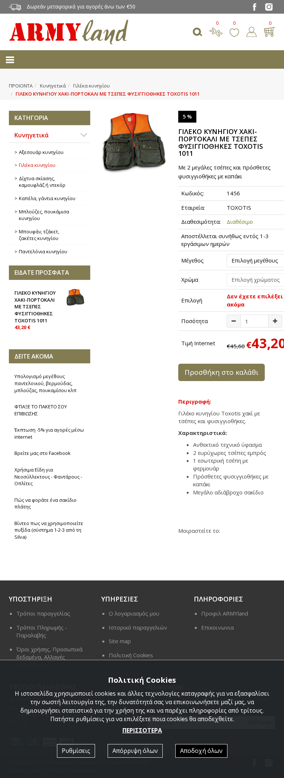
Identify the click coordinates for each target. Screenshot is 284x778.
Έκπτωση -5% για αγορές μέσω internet (49, 433)
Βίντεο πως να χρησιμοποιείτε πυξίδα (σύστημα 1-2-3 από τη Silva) (48, 530)
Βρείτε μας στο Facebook (42, 453)
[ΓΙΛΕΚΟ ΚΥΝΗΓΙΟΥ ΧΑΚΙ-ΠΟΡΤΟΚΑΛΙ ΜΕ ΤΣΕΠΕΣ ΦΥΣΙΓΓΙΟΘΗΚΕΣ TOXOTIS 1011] (134, 142)
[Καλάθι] (269, 31)
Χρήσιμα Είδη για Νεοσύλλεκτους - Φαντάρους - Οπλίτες (48, 476)
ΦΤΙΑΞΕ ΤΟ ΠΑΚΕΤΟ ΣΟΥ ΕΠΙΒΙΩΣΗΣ (40, 410)
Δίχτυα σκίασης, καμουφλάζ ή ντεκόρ (42, 182)
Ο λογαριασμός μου (134, 613)
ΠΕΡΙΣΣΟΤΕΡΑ (142, 730)
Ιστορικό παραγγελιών (138, 627)
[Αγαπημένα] (234, 31)
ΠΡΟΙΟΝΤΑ (21, 85)
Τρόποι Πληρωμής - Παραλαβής (41, 631)
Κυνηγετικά (53, 85)
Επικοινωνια (217, 627)
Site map (120, 641)
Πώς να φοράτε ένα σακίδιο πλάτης (45, 503)
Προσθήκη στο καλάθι (221, 372)
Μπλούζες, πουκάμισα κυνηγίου (44, 215)
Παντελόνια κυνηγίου (43, 251)
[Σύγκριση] (216, 31)
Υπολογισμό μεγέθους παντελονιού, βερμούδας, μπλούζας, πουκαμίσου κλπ (45, 383)
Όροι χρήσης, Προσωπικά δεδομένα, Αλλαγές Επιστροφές (49, 657)
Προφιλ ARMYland (224, 613)
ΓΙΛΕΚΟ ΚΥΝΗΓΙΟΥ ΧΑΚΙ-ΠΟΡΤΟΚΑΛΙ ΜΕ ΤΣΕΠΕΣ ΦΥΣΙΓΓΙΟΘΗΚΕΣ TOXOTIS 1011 (35, 309)
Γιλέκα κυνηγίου (91, 85)
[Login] (251, 31)
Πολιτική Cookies (131, 655)
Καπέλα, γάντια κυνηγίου (47, 198)
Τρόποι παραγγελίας (43, 613)
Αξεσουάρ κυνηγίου (41, 152)
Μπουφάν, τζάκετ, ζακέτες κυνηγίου (39, 235)
